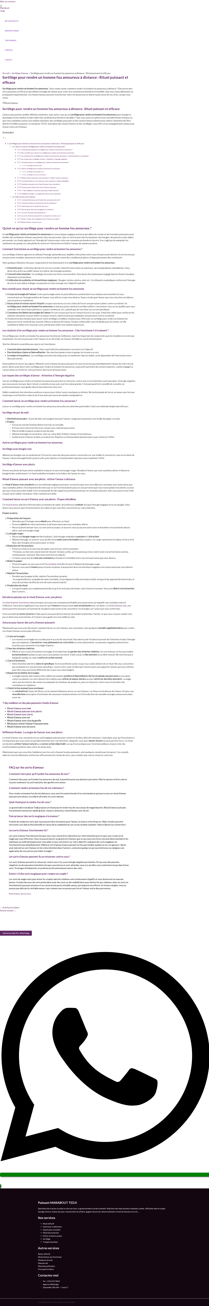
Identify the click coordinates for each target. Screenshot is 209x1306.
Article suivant (8, 910)
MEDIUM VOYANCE (12, 31)
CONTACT (9, 60)
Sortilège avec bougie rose (35, 172)
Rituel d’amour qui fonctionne (50, 1257)
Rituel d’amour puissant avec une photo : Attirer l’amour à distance (44, 178)
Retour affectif (44, 1254)
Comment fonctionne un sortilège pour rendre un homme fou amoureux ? (47, 150)
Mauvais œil (43, 1263)
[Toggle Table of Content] (4, 138)
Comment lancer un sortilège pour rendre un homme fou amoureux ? (45, 162)
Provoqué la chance (46, 1269)
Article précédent (9, 907)
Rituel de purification (46, 1266)
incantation (51, 564)
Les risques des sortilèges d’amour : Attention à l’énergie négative (44, 159)
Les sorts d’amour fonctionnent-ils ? (33, 213)
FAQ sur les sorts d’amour (25, 197)
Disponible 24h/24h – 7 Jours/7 (55, 1287)
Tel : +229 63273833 (51, 1281)
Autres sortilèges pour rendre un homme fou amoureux (40, 169)
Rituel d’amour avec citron (20, 714)
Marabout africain (45, 1260)
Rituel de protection (51, 1233)
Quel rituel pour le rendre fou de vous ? (35, 206)
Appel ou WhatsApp (51, 1284)
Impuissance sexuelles (51, 1230)
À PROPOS (9, 50)
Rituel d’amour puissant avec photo (24, 711)
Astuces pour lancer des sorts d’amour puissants (39, 187)
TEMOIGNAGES (10, 40)
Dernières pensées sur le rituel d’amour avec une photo (40, 184)
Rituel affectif (48, 1224)
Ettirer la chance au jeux (52, 1236)
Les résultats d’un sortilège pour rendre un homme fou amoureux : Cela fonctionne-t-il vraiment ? (55, 156)
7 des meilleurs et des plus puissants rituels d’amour (40, 190)
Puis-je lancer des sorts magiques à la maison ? (37, 209)
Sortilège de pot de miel (34, 165)
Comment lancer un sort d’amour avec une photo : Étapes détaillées (45, 181)
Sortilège (46, 1239)
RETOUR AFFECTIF (12, 21)
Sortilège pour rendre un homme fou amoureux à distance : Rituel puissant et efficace (46, 143)
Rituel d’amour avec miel (19, 708)
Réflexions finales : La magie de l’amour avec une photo (41, 194)
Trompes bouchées (50, 1242)
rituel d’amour (12, 504)
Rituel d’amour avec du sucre (31, 222)
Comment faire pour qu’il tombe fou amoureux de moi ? (40, 200)
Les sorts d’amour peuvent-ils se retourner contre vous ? (41, 216)
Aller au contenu (7, 1)
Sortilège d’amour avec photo (36, 175)
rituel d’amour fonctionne (17, 602)
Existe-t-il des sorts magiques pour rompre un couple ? (40, 219)
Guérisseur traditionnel (52, 1227)
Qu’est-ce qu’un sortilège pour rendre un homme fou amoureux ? (40, 147)
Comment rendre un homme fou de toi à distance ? (39, 203)
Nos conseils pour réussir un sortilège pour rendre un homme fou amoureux (47, 153)
